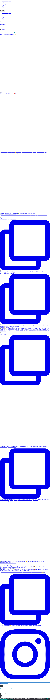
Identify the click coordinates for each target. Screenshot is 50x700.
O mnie (3, 6)
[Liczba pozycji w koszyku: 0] (0, 21)
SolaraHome (4, 27)
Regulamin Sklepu (3, 22)
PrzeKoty (5, 4)
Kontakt (3, 7)
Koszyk (3, 5)
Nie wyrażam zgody (3, 699)
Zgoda (47, 698)
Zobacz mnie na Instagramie (6, 1)
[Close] (1, 686)
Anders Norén (3, 29)
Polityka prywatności (3, 24)
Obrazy (5, 3)
